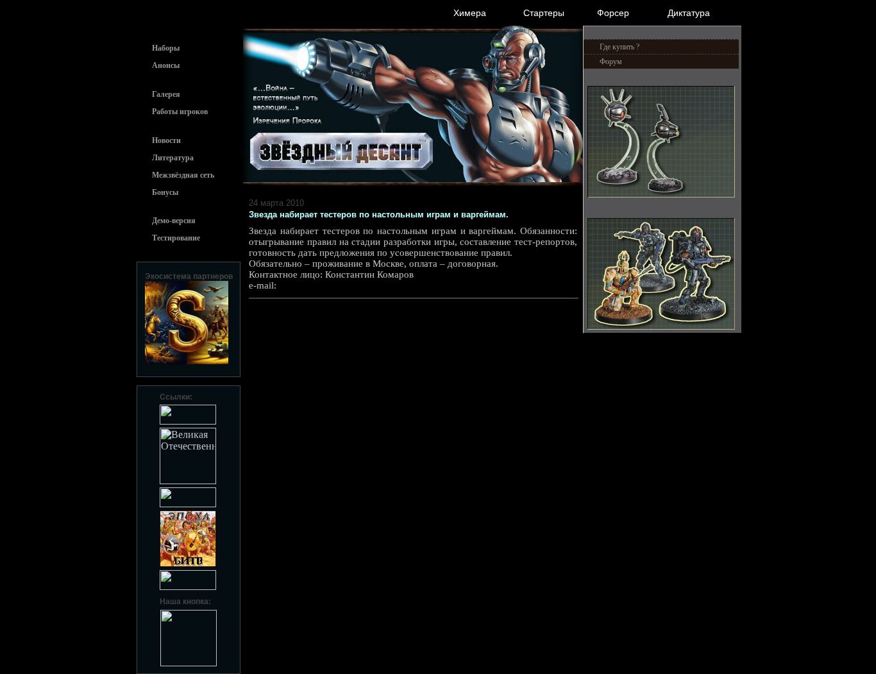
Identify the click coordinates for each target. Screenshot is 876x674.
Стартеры (543, 13)
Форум (611, 61)
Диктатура (689, 13)
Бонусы (165, 192)
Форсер (613, 13)
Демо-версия (174, 220)
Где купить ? (619, 46)
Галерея (166, 94)
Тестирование (176, 237)
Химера (469, 13)
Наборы (166, 48)
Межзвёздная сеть (183, 175)
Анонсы (166, 65)
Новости (166, 140)
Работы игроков (180, 111)
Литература (173, 157)
